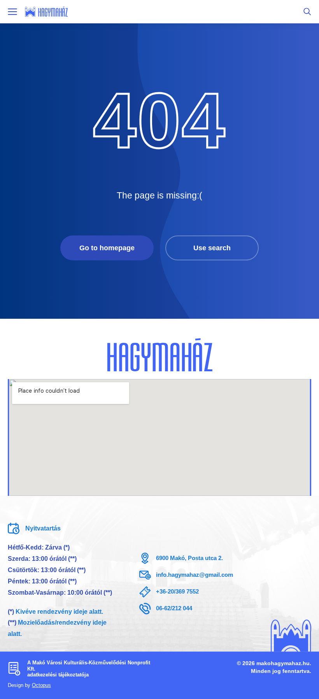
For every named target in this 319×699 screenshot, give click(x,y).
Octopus (41, 685)
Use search (212, 248)
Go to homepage (107, 248)
